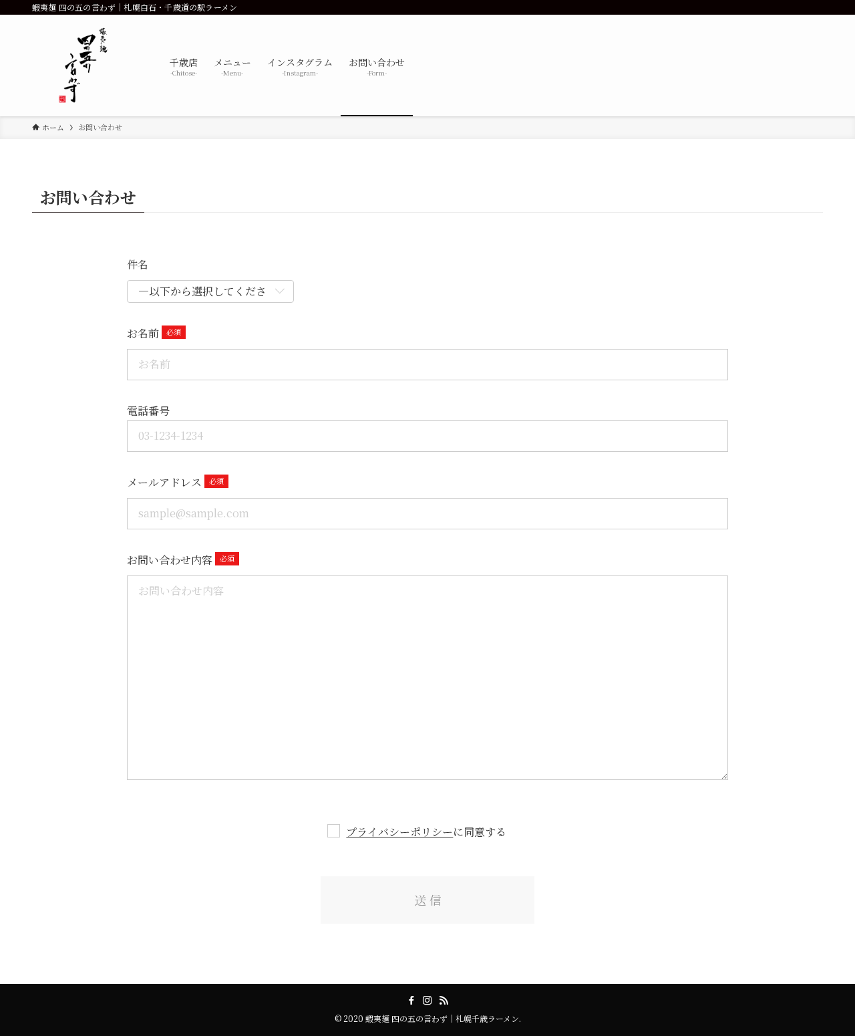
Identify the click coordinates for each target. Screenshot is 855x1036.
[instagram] (427, 1001)
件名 (137, 264)
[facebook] (411, 1001)
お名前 (143, 333)
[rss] (444, 1001)
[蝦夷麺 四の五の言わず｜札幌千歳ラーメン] (83, 65)
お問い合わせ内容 (169, 559)
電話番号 (148, 410)
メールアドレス (164, 482)
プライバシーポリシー (399, 831)
